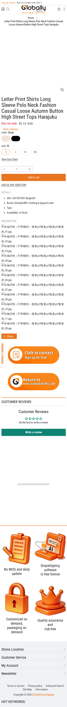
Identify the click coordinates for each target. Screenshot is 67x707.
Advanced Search (55, 685)
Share (10, 336)
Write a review (33, 432)
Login (3, 3)
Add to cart (33, 177)
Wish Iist (20, 3)
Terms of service (15, 685)
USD (38, 3)
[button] (3, 9)
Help (34, 3)
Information (41, 689)
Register (11, 3)
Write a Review (10, 129)
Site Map (27, 689)
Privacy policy (35, 685)
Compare (27, 3)
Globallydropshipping (43, 694)
